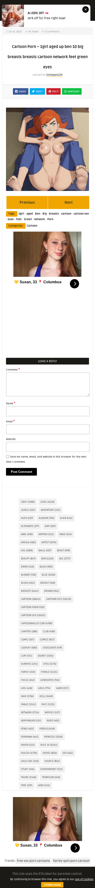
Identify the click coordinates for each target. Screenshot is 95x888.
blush (28, 582)
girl (26, 688)
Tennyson (51, 777)
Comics (47, 639)
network (39, 219)
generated (49, 680)
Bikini (27, 566)
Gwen (62, 688)
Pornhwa (29, 736)
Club (49, 631)
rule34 (29, 752)
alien (66, 518)
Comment (13, 369)
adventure (50, 509)
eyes (11, 219)
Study (27, 769)
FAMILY (28, 671)
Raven (28, 744)
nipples (52, 712)
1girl (21, 213)
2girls (28, 509)
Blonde (28, 574)
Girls (44, 688)
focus (28, 680)
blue (48, 574)
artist (49, 542)
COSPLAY (29, 647)
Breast (47, 582)
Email (10, 421)
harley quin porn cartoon (71, 861)
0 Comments (52, 31)
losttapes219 (54, 75)
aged (30, 213)
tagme (28, 777)
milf (48, 704)
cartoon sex (81, 213)
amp (50, 526)
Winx (44, 785)
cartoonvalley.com (36, 623)
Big (44, 213)
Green (28, 219)
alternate (30, 526)
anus (65, 534)
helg (46, 696)
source (52, 761)
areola (28, 542)
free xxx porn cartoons (33, 861)
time (26, 785)
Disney (45, 655)
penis (27, 728)
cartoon (66, 213)
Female (49, 671)
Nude (53, 720)
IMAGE (28, 704)
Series (50, 752)
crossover (52, 647)
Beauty (28, 558)
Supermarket (51, 769)
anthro (46, 534)
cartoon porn (33, 607)
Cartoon (32, 225)
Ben (37, 213)
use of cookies (84, 879)
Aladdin (46, 518)
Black (46, 566)
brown (51, 590)
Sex (67, 752)
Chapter (29, 631)
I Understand (52, 884)
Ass (27, 550)
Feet (19, 219)
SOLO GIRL (30, 761)
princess (53, 736)
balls (45, 550)
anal (27, 534)
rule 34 (48, 744)
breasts (54, 213)
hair (27, 696)
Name (10, 403)
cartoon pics (58, 599)
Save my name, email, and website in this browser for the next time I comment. (46, 459)
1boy (28, 501)
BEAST (63, 550)
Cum (26, 655)
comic (27, 639)
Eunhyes (29, 663)
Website (10, 439)
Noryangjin (31, 720)
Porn (50, 219)
